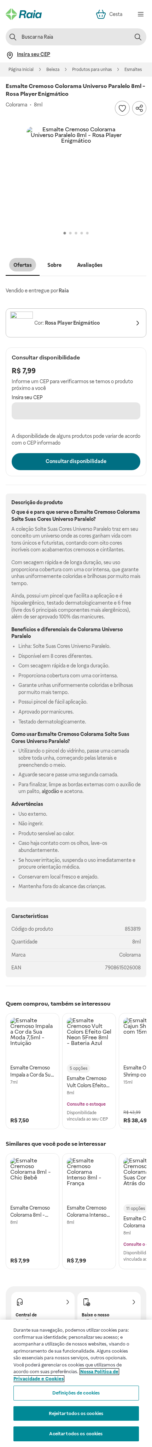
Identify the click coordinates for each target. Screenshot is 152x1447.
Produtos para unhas (92, 69)
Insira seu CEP (27, 397)
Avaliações (90, 265)
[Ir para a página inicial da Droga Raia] (24, 14)
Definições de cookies (76, 1393)
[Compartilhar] (139, 108)
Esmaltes (133, 69)
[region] (76, 1383)
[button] (76, 176)
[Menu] (140, 14)
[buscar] (138, 37)
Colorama (130, 955)
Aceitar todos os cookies (76, 1433)
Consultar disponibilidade (76, 461)
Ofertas (22, 265)
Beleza (52, 69)
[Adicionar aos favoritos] (122, 108)
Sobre (54, 265)
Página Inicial (21, 69)
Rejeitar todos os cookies (76, 1413)
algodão (50, 791)
